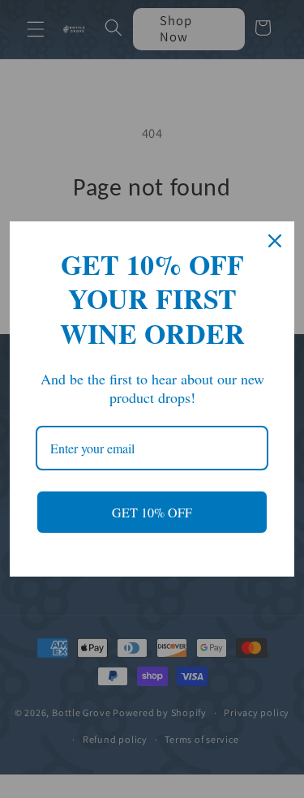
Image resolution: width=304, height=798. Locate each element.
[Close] (274, 240)
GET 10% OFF (152, 512)
